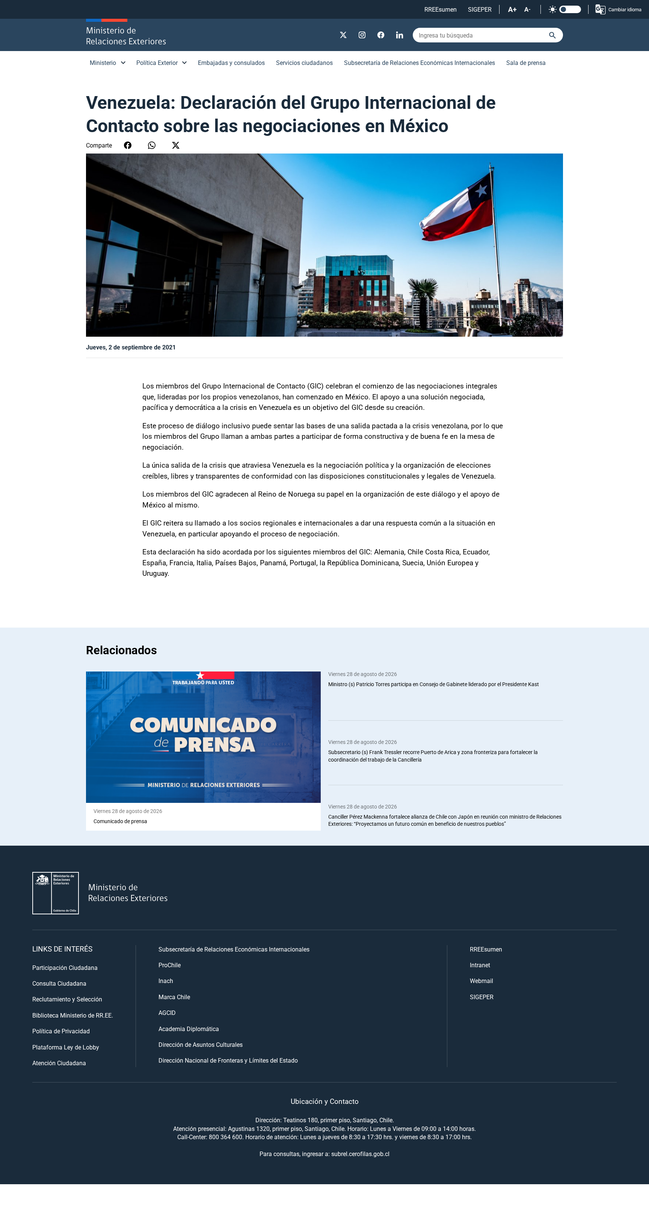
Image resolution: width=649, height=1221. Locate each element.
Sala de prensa (526, 62)
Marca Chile (174, 997)
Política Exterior (157, 62)
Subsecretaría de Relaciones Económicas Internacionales (419, 62)
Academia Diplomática (188, 1029)
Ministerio (103, 62)
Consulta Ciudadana (59, 983)
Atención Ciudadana (59, 1063)
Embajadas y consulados (231, 62)
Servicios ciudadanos (304, 62)
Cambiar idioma (624, 9)
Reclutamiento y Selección (67, 999)
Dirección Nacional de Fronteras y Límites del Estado (228, 1060)
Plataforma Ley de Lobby (65, 1047)
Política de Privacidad (61, 1031)
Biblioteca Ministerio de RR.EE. (72, 1015)
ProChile (169, 965)
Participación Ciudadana (65, 967)
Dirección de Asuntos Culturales (200, 1044)
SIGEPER (480, 9)
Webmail (481, 981)
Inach (165, 981)
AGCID (167, 1012)
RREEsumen (440, 9)
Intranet (480, 965)
